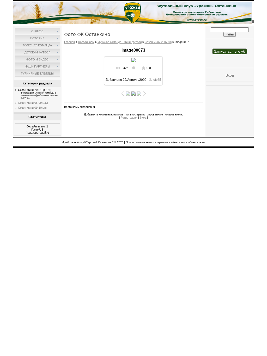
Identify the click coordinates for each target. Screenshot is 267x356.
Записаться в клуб (229, 51)
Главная (69, 42)
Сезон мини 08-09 (30, 102)
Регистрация (129, 117)
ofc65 (157, 80)
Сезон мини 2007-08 (31, 89)
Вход (143, 117)
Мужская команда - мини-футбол (120, 42)
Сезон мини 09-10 (30, 107)
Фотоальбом (86, 42)
